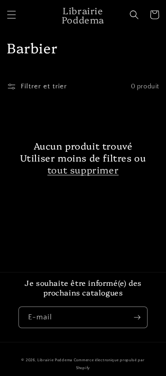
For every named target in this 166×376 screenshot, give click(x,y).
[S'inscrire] (137, 317)
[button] (11, 15)
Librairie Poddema (54, 360)
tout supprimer (83, 169)
